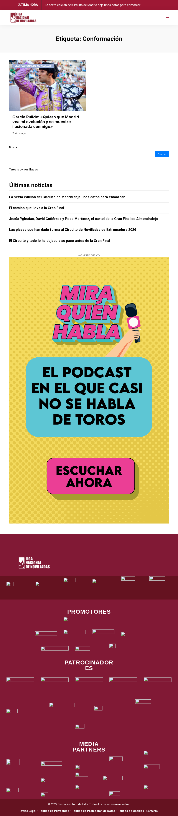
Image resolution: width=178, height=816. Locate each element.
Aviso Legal (28, 811)
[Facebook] (71, 539)
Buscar (13, 147)
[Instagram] (95, 539)
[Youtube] (107, 539)
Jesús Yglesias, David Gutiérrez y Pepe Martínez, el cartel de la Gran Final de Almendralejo (83, 219)
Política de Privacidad (54, 811)
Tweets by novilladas (23, 169)
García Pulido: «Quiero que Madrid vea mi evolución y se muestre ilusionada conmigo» (45, 122)
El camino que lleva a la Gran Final (36, 208)
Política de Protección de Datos (93, 811)
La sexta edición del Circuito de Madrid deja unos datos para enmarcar (92, 5)
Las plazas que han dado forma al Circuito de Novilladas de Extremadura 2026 (72, 230)
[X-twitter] (83, 539)
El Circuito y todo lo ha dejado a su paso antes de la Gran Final (59, 241)
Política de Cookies (130, 811)
